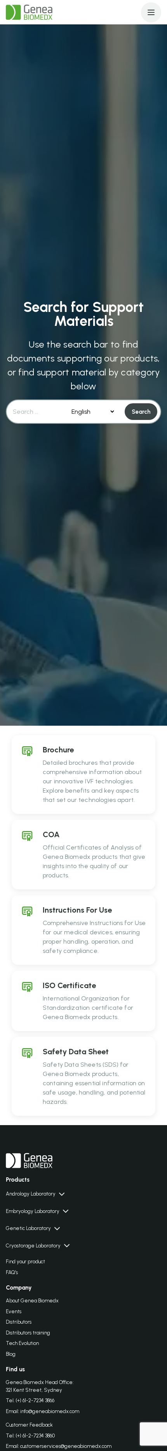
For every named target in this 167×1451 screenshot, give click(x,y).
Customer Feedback (29, 1425)
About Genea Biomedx (32, 1301)
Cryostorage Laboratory (33, 1245)
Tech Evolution (22, 1343)
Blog (11, 1354)
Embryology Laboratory (32, 1211)
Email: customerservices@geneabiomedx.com (58, 1446)
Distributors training (28, 1333)
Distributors (18, 1322)
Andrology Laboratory (31, 1193)
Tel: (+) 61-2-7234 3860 (30, 1436)
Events (13, 1311)
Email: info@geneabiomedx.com (42, 1411)
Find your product (25, 1261)
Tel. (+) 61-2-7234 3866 (30, 1400)
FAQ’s (12, 1272)
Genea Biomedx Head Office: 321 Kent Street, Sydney (39, 1386)
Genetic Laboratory (28, 1228)
